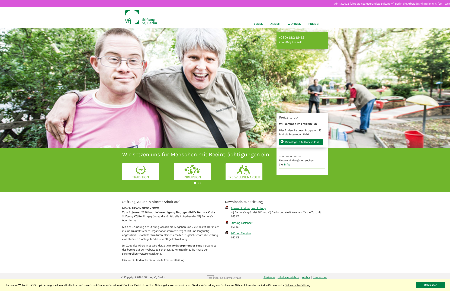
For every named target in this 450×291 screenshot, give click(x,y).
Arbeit (275, 24)
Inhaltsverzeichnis (288, 277)
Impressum (320, 277)
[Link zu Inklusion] (192, 171)
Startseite (269, 277)
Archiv (306, 277)
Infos (287, 164)
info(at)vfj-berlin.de (290, 42)
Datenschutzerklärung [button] (297, 285)
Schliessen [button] (430, 285)
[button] (195, 183)
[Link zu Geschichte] (140, 171)
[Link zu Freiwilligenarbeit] (244, 171)
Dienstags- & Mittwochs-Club (302, 142)
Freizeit (314, 24)
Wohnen (294, 24)
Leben (258, 24)
